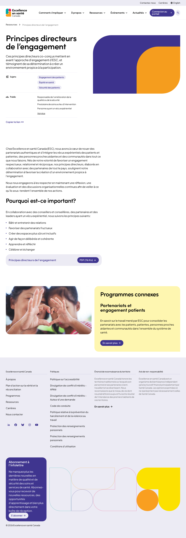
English (176, 3)
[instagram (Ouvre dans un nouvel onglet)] (30, 425)
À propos (11, 379)
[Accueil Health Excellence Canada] (17, 13)
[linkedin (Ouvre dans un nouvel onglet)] (9, 425)
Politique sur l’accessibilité (64, 379)
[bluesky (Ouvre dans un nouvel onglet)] (23, 425)
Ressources (12, 401)
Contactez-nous (148, 3)
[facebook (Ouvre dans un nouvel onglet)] (16, 425)
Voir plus (41, 113)
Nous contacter (14, 414)
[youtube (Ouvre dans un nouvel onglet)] (37, 425)
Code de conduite (60, 405)
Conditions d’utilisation (63, 446)
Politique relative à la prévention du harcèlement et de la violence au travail (69, 415)
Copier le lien (13, 122)
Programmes (13, 395)
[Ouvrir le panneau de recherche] (178, 13)
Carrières (163, 3)
